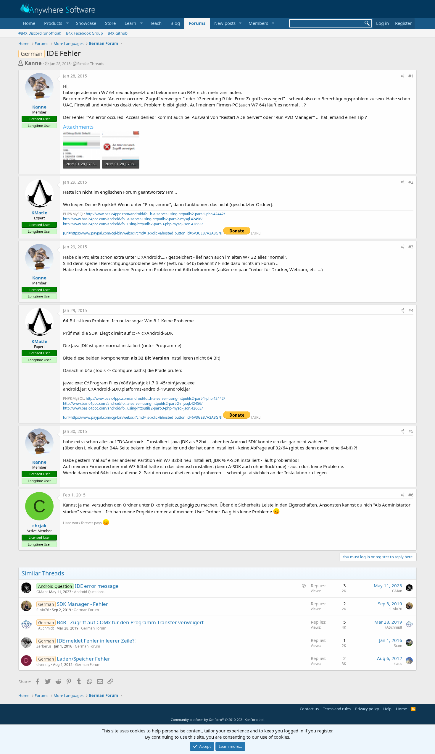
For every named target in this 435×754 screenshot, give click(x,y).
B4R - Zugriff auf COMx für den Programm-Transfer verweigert (130, 622)
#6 (410, 495)
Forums (197, 23)
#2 (410, 182)
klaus (398, 663)
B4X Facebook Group (84, 33)
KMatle (39, 213)
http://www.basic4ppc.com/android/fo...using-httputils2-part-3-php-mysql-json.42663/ (133, 223)
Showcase (86, 23)
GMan (41, 591)
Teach (156, 23)
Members (258, 23)
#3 (410, 247)
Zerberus (43, 646)
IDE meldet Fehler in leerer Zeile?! (96, 640)
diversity (43, 664)
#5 (410, 431)
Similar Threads (90, 63)
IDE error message (97, 586)
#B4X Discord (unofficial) (39, 33)
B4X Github (118, 33)
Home (29, 23)
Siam (398, 645)
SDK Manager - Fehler (82, 604)
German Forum (86, 609)
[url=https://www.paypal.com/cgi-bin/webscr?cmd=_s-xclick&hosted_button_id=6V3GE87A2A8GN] (143, 233)
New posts (225, 23)
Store (110, 23)
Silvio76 (42, 609)
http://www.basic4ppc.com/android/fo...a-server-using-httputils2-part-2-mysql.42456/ (132, 218)
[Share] (402, 76)
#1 (410, 76)
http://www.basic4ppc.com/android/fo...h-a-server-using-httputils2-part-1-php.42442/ (155, 213)
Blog (175, 23)
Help (387, 708)
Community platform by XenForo (218, 719)
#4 (410, 310)
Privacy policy (367, 708)
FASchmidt (45, 628)
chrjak (39, 525)
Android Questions (89, 591)
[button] (56, 23)
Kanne (33, 63)
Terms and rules (337, 708)
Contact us (309, 708)
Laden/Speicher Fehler (83, 658)
